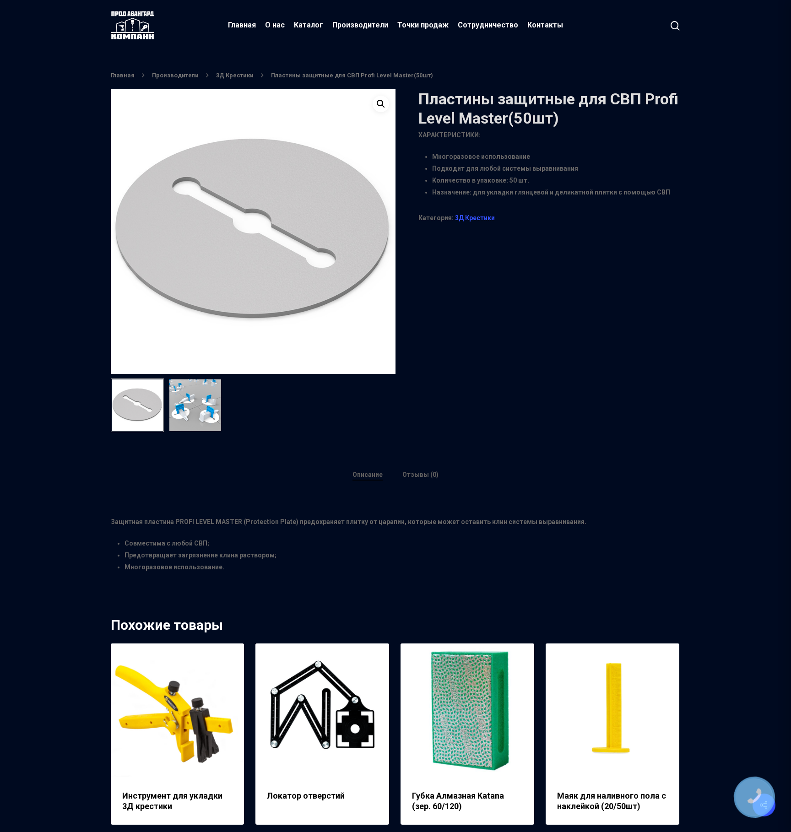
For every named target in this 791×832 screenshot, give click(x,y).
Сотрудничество (488, 25)
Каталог (308, 25)
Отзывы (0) (420, 474)
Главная (242, 25)
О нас (275, 25)
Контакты (545, 25)
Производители (360, 25)
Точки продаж (423, 25)
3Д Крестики (235, 75)
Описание (367, 474)
